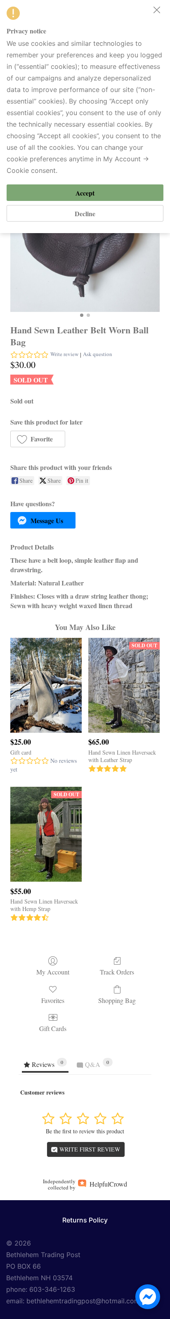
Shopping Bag (117, 1000)
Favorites (52, 1000)
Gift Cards (52, 1028)
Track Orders (117, 971)
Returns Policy (85, 1220)
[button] (37, 439)
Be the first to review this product (85, 1131)
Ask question (97, 354)
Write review (64, 354)
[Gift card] (46, 685)
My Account (52, 971)
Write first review (89, 1149)
